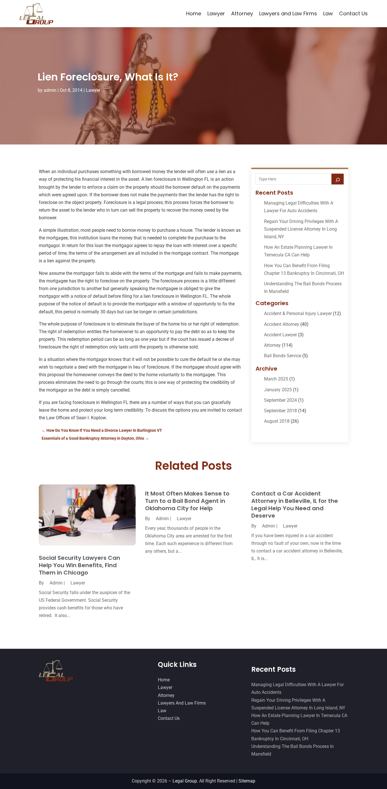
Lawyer (216, 13)
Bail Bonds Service (282, 355)
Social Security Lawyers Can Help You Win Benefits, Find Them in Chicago (79, 565)
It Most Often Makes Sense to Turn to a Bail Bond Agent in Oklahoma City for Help (187, 501)
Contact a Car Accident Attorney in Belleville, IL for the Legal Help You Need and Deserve (294, 505)
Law (328, 13)
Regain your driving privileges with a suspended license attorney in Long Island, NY (301, 229)
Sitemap (247, 781)
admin (50, 90)
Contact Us (353, 13)
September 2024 (280, 400)
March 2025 (276, 379)
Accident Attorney (281, 324)
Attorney (242, 13)
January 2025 (278, 389)
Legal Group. (185, 781)
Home (193, 13)
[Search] (337, 179)
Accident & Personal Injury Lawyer (298, 313)
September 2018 (280, 410)
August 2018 (277, 421)
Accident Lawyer (280, 334)
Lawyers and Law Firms (288, 13)
